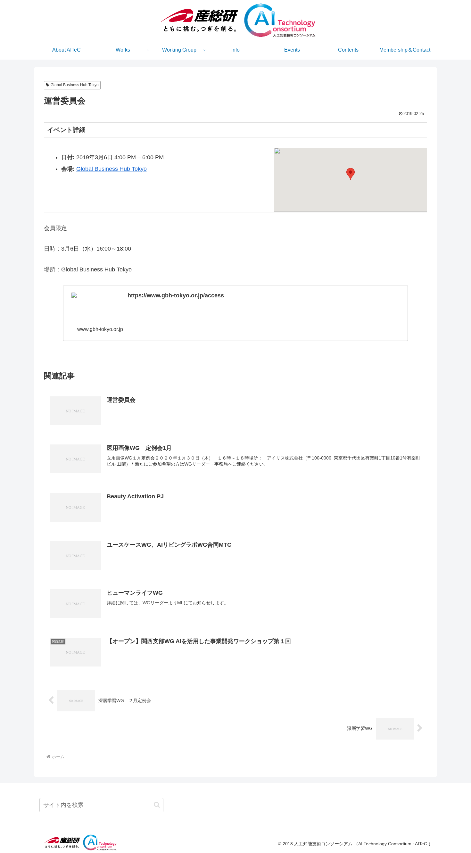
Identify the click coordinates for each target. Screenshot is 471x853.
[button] (350, 174)
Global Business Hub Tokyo (75, 85)
